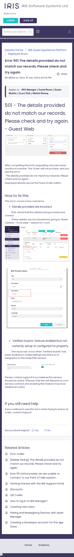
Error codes (17, 454)
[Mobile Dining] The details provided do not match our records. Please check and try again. (37, 464)
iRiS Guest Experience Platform (47, 50)
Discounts (16, 489)
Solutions (44, 545)
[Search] (30, 32)
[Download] (30, 283)
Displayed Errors (18, 54)
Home (28, 545)
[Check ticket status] (38, 31)
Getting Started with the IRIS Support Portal (37, 483)
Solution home (14, 50)
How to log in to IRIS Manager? (29, 501)
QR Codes (16, 495)
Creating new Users (22, 507)
